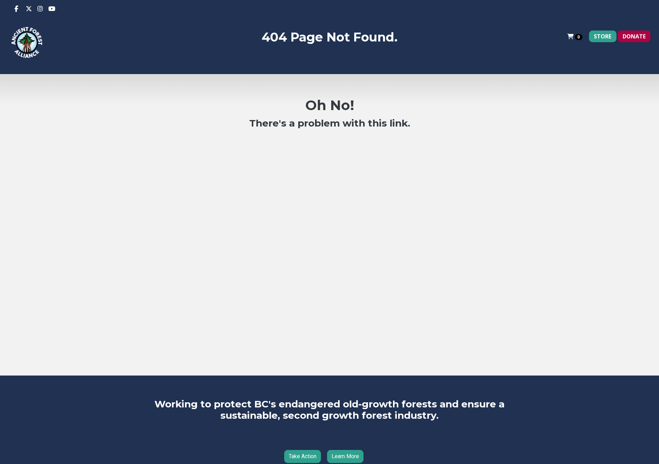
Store (602, 36)
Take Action (302, 456)
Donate (634, 36)
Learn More (345, 456)
